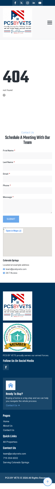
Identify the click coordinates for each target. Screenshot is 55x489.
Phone (7, 185)
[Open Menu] (49, 22)
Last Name (9, 162)
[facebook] (15, 3)
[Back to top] (47, 481)
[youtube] (40, 3)
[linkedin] (34, 3)
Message (8, 197)
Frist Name (9, 151)
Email (6, 174)
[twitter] (21, 3)
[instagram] (28, 3)
